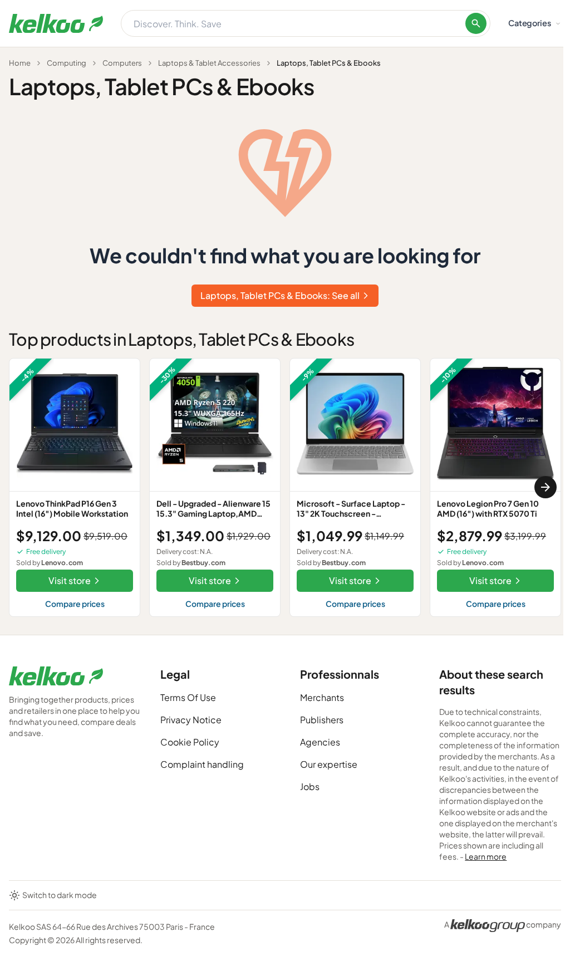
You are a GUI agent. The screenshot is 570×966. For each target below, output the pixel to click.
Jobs (310, 786)
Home (20, 62)
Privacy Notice (191, 719)
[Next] (545, 487)
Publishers (321, 719)
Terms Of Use (188, 697)
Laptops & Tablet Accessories (209, 62)
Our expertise (328, 764)
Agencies (320, 742)
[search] (476, 23)
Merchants (322, 697)
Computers (122, 62)
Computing (66, 62)
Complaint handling (202, 764)
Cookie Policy (189, 742)
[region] (285, 487)
